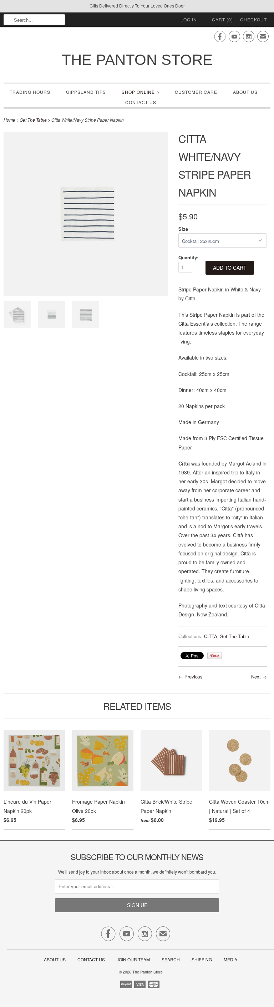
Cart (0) (222, 19)
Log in (189, 19)
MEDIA (230, 959)
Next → (259, 676)
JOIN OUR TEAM (134, 959)
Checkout (253, 19)
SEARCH (171, 959)
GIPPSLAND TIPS (86, 92)
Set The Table (33, 120)
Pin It (214, 655)
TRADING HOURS (30, 92)
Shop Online (140, 92)
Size (183, 228)
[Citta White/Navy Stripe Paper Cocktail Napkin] (51, 316)
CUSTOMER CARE (196, 92)
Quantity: (188, 257)
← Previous (190, 676)
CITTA (210, 636)
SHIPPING (202, 959)
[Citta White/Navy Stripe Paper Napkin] (85, 316)
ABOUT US (245, 92)
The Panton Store (137, 60)
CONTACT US (140, 102)
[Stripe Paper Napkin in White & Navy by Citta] (17, 316)
